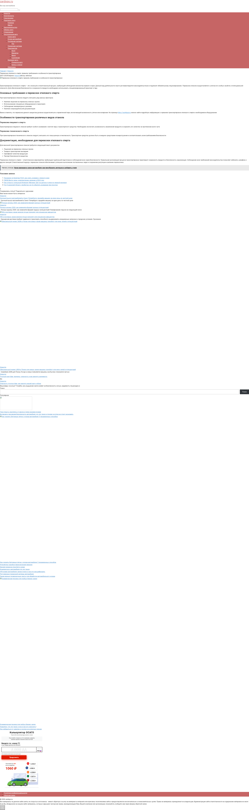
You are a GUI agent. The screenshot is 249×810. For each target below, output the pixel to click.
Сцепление (16, 58)
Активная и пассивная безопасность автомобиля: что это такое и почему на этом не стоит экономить (36, 414)
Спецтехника (8, 18)
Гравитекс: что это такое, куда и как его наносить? (18, 727)
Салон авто (12, 37)
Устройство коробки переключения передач (16, 565)
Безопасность (9, 16)
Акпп (13, 51)
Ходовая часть (13, 60)
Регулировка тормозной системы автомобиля (17, 574)
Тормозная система (15, 46)
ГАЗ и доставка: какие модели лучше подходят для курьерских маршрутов (27, 217)
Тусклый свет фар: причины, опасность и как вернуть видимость (23, 377)
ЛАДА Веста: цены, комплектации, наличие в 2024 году (24, 180)
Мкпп (14, 55)
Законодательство (10, 27)
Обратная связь (9, 795)
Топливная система (15, 41)
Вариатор (15, 53)
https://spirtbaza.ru (124, 112)
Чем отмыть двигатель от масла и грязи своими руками (20, 412)
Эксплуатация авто (11, 34)
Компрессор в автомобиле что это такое (15, 569)
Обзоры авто (8, 30)
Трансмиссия (12, 48)
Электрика (12, 67)
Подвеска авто (17, 62)
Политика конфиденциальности (15, 793)
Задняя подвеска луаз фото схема (12, 567)
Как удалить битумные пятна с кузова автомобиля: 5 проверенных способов (28, 562)
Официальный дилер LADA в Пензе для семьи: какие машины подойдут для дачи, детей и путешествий (38, 370)
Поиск (2, 388)
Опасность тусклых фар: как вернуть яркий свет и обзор (20, 383)
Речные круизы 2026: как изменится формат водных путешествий (24, 207)
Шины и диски (17, 65)
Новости (7, 13)
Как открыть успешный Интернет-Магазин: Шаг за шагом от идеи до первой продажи (35, 183)
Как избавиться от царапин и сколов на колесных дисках (21, 729)
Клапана (11, 23)
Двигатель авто (9, 20)
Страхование (8, 32)
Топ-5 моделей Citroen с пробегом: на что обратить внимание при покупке (31, 185)
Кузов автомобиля (14, 39)
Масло (10, 25)
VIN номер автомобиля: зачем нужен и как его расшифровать (22, 572)
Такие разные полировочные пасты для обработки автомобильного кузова (27, 576)
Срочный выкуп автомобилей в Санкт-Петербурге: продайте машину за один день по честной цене (36, 198)
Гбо (13, 44)
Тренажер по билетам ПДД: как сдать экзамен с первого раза (26, 178)
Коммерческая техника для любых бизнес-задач (18, 724)
